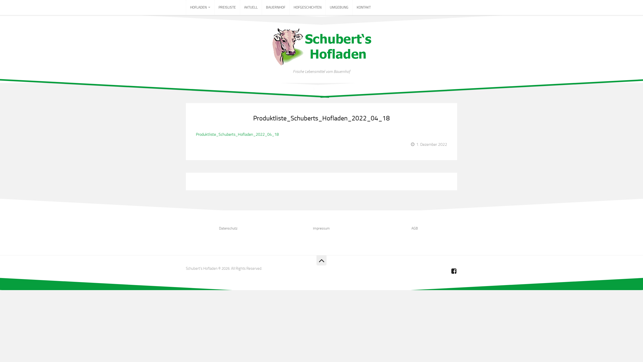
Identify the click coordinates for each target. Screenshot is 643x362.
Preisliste (227, 7)
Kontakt (364, 7)
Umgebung (339, 7)
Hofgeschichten (308, 7)
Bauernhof (275, 7)
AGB (414, 228)
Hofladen (198, 7)
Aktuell (251, 7)
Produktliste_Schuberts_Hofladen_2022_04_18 (321, 118)
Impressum (321, 228)
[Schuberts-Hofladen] (454, 271)
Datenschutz (228, 228)
